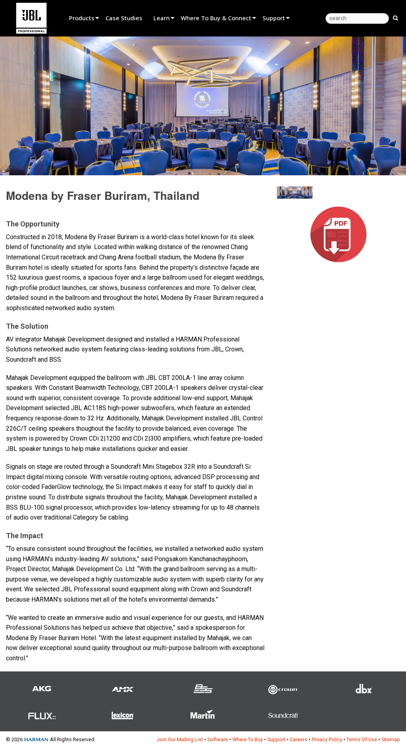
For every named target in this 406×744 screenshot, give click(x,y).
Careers (298, 739)
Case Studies (123, 18)
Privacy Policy (327, 739)
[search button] (395, 17)
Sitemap (390, 739)
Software (217, 739)
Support (273, 18)
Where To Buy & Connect (216, 18)
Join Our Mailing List (180, 739)
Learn (161, 18)
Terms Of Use (362, 739)
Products (81, 18)
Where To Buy (247, 739)
